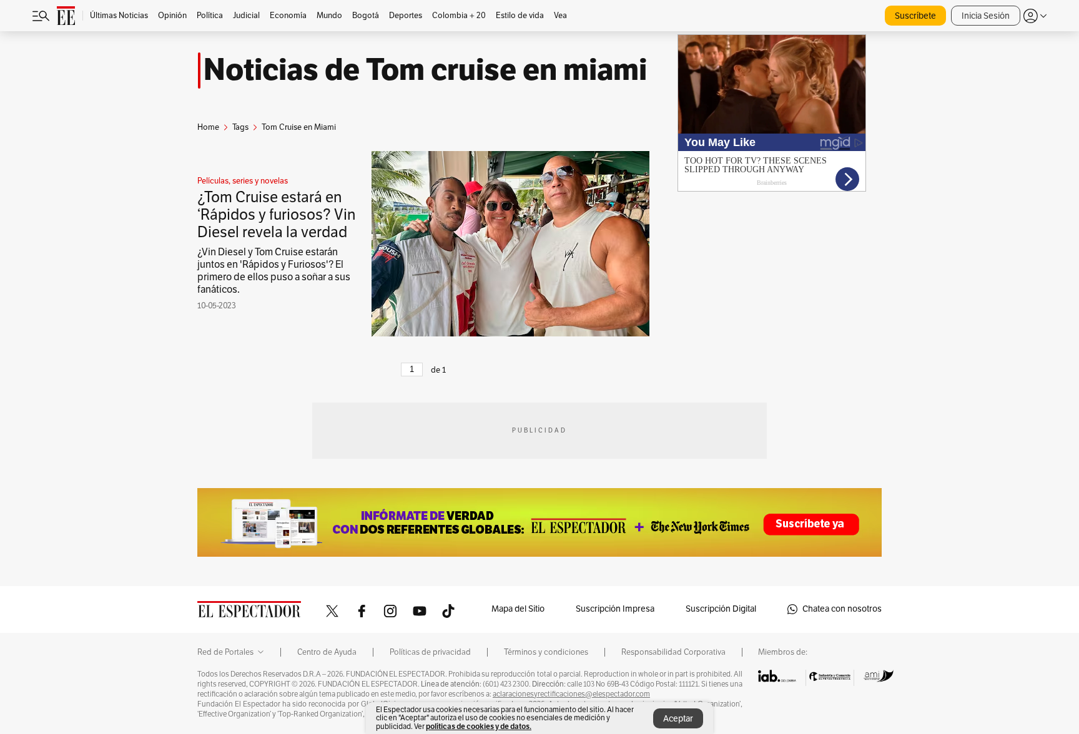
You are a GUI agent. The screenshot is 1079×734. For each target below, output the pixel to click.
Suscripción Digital (721, 609)
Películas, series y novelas (242, 181)
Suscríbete (915, 16)
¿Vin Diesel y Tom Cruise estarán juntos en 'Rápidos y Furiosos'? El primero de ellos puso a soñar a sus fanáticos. (273, 271)
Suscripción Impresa (615, 609)
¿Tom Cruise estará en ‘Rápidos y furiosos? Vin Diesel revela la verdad (276, 215)
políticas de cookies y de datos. (478, 726)
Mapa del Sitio (517, 609)
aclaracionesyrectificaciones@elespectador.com (571, 694)
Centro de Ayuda (327, 652)
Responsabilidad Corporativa (673, 652)
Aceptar (678, 718)
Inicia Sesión (986, 16)
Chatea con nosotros (842, 609)
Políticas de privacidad (430, 652)
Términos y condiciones (546, 652)
